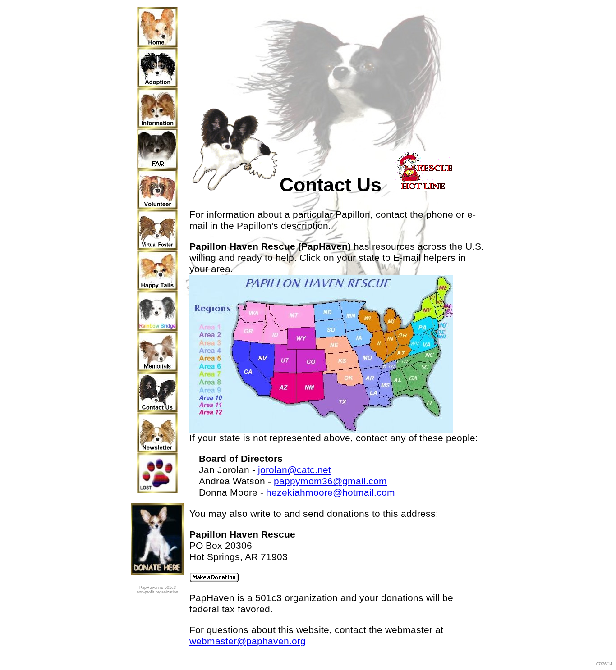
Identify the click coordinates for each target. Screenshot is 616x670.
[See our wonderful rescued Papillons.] (157, 84)
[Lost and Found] (157, 490)
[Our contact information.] (157, 409)
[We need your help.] (157, 206)
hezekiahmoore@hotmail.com (330, 492)
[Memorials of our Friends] (157, 368)
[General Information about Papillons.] (157, 125)
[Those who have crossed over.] (157, 328)
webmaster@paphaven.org (247, 641)
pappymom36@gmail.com (330, 481)
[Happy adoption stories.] (157, 287)
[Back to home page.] (157, 44)
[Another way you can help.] (157, 247)
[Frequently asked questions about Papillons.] (157, 165)
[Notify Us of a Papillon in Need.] (422, 185)
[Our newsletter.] (157, 449)
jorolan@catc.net (294, 470)
